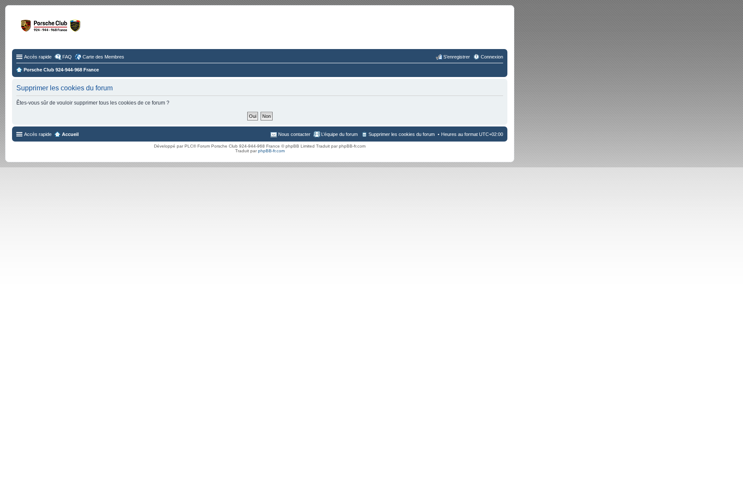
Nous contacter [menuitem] (294, 134)
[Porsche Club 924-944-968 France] (83, 29)
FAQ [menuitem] (67, 56)
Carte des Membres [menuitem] (103, 56)
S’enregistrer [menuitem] (456, 56)
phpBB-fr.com (271, 150)
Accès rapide (38, 56)
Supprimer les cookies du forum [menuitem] (401, 134)
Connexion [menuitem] (492, 56)
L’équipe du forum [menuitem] (339, 134)
